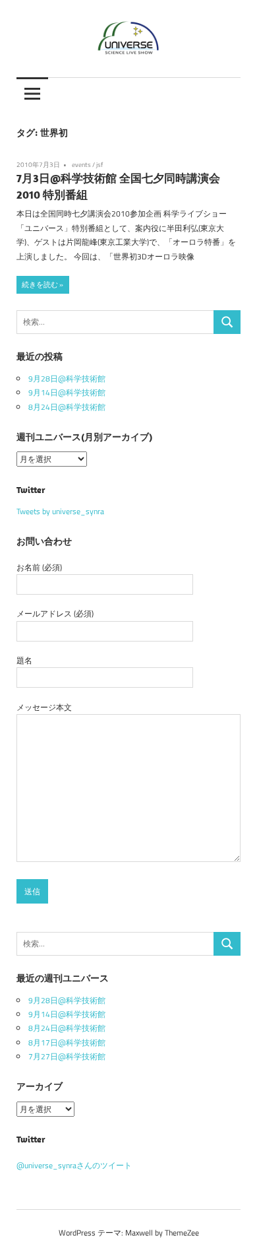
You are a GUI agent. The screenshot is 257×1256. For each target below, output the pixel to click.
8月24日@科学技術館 (66, 407)
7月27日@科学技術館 (66, 1056)
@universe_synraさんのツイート (74, 1165)
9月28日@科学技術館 (66, 378)
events (81, 165)
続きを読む (40, 284)
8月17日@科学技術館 (66, 1042)
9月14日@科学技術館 (66, 392)
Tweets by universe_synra (60, 511)
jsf (99, 165)
